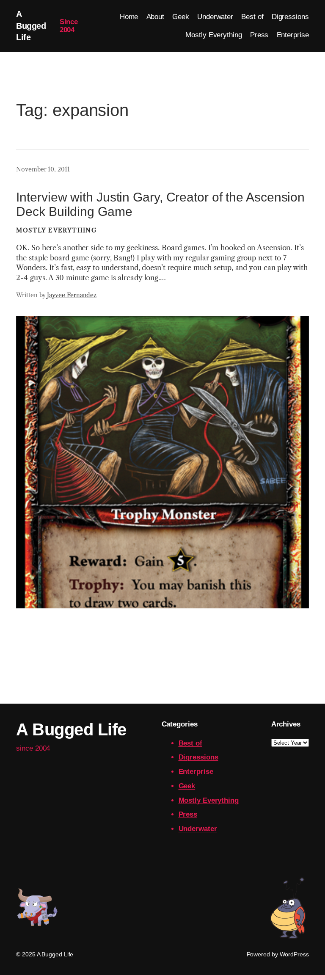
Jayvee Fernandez (71, 295)
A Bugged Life (31, 25)
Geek (187, 786)
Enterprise (196, 772)
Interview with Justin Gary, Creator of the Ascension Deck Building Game (160, 204)
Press (188, 814)
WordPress (294, 954)
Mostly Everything (56, 230)
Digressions (198, 757)
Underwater (198, 829)
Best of (190, 743)
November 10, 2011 (42, 169)
